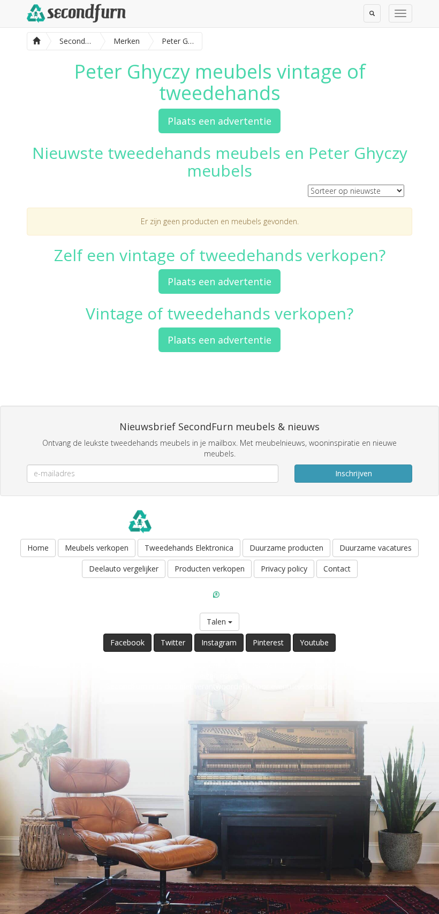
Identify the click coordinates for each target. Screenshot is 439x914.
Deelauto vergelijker (123, 568)
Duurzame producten (286, 548)
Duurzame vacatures (375, 548)
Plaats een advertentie (219, 121)
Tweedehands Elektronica (189, 548)
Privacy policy (284, 568)
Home (38, 548)
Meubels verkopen (96, 548)
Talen (217, 621)
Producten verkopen (210, 568)
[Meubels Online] (36, 40)
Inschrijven (353, 473)
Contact (337, 568)
